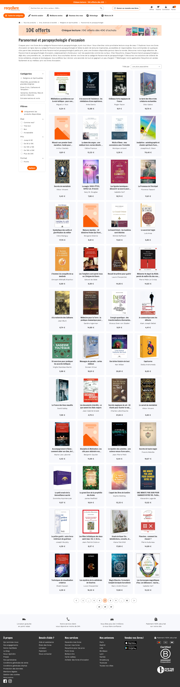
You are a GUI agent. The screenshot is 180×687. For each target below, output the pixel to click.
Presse (6, 657)
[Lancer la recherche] (101, 8)
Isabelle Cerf (119, 192)
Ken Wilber (119, 365)
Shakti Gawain (62, 586)
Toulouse (103, 663)
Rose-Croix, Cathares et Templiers (30, 88)
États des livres (45, 645)
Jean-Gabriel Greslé (91, 411)
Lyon (102, 654)
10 (99, 607)
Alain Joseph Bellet (148, 323)
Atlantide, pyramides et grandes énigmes (29, 83)
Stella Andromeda (148, 365)
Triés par (126, 67)
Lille (101, 648)
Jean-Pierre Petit (119, 455)
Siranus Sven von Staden (119, 323)
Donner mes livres (72, 645)
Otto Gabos (148, 105)
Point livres (69, 651)
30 (111, 607)
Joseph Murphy (62, 542)
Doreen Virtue (91, 367)
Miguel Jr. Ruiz (62, 105)
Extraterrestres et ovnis (30, 98)
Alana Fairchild (119, 542)
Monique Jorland (119, 148)
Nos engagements (10, 645)
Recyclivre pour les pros (75, 648)
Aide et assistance (46, 642)
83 (127, 600)
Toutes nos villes (106, 666)
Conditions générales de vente (15, 663)
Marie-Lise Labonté (62, 455)
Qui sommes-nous (10, 642)
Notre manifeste (10, 648)
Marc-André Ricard (119, 586)
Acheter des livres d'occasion (77, 660)
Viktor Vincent (62, 190)
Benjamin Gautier (91, 455)
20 (105, 607)
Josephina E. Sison (148, 148)
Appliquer (32, 168)
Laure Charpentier (119, 277)
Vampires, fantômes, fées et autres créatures (31, 94)
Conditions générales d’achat (15, 666)
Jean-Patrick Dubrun (91, 542)
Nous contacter (45, 654)
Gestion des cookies (11, 675)
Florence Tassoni (148, 190)
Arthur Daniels (62, 148)
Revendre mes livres (73, 642)
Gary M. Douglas (91, 192)
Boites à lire (70, 654)
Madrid (102, 645)
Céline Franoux (91, 148)
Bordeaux (103, 651)
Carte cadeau (70, 657)
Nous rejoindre (9, 654)
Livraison (42, 648)
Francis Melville (148, 452)
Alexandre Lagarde (148, 498)
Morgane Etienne (91, 236)
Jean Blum (62, 321)
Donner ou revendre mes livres (127, 8)
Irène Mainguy (62, 236)
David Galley (62, 408)
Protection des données (13, 669)
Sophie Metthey (119, 496)
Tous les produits (30, 22)
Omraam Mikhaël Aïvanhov (62, 280)
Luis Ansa (148, 233)
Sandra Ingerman (91, 323)
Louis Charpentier (91, 586)
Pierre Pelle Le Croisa (148, 280)
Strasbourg (104, 660)
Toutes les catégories (15, 15)
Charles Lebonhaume (119, 411)
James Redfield (91, 498)
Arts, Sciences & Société (48, 22)
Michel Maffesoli (119, 236)
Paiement (43, 651)
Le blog (6, 651)
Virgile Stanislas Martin (62, 367)
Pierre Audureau (148, 542)
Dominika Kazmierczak (62, 498)
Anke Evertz (91, 105)
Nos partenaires (9, 660)
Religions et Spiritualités (69, 22)
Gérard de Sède (90, 280)
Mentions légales (10, 672)
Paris (102, 642)
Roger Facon (119, 105)
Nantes (102, 657)
